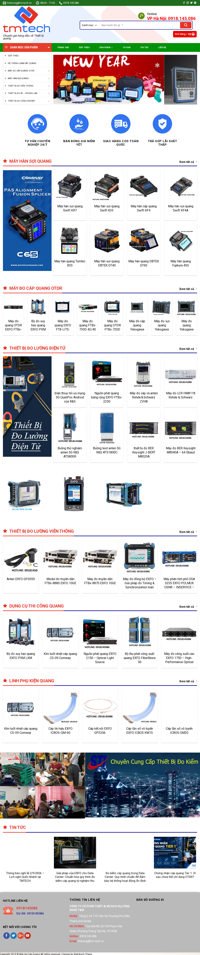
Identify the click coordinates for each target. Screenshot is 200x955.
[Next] (189, 80)
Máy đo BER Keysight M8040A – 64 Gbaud (181, 452)
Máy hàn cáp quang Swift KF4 (144, 210)
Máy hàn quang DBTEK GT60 (143, 265)
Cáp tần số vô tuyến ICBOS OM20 (179, 732)
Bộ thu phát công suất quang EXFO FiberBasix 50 (140, 659)
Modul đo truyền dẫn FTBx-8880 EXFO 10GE (60, 583)
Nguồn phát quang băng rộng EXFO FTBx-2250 (106, 399)
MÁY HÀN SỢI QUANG (18, 78)
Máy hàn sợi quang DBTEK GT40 (107, 265)
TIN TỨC (144, 47)
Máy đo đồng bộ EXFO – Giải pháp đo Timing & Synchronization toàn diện (139, 585)
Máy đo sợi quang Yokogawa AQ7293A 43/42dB (162, 327)
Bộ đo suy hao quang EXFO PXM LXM (38, 327)
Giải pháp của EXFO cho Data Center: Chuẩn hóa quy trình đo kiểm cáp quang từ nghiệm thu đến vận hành (75, 877)
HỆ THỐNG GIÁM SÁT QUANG (22, 63)
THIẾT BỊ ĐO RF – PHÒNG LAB (22, 93)
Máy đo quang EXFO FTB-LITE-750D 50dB (62, 327)
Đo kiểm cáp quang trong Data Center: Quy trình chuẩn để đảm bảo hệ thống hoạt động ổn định (125, 877)
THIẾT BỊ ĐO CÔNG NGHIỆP (21, 101)
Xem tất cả (186, 163)
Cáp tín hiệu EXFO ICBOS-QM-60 (60, 732)
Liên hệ (162, 47)
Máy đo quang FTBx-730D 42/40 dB (87, 327)
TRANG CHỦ (63, 47)
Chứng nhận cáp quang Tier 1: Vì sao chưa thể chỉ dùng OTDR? (175, 875)
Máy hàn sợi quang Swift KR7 (70, 210)
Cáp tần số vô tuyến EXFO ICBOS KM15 (139, 732)
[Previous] (61, 80)
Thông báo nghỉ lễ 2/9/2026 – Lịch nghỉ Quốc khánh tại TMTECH (25, 877)
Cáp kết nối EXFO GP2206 (100, 732)
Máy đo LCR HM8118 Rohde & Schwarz (180, 397)
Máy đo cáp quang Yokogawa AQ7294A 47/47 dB (137, 327)
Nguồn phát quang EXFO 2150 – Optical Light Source (100, 659)
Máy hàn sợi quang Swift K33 (107, 210)
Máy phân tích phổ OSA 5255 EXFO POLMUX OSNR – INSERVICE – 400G (179, 585)
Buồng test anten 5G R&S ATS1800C (107, 452)
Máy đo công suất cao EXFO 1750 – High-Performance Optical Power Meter (179, 659)
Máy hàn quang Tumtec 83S (69, 265)
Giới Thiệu (84, 47)
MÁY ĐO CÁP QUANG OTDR (21, 71)
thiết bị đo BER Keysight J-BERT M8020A (143, 454)
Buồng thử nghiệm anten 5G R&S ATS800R (70, 454)
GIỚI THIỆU (13, 55)
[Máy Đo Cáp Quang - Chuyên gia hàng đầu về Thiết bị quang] (26, 19)
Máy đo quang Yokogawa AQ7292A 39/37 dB (187, 327)
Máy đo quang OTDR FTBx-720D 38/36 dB (112, 327)
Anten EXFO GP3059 (21, 581)
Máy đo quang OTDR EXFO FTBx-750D (13, 327)
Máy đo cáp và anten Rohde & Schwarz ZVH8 (144, 399)
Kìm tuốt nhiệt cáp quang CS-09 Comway (60, 658)
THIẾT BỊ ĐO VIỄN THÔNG (20, 86)
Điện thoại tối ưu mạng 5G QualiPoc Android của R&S (69, 399)
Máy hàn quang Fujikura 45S (181, 265)
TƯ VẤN (126, 47)
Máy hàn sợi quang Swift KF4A (180, 210)
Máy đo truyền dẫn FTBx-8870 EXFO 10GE (100, 583)
